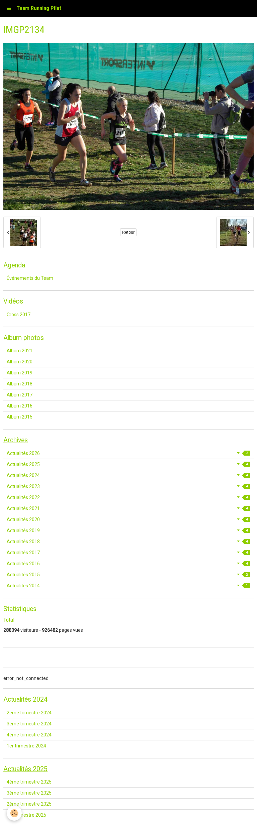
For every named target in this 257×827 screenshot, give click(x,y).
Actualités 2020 (127, 519)
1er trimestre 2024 (26, 745)
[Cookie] (14, 813)
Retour (128, 232)
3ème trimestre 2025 (29, 793)
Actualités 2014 (127, 585)
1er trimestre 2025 (26, 815)
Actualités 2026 (127, 453)
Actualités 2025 (127, 464)
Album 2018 (19, 383)
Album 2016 (19, 405)
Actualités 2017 (127, 552)
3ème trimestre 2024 (29, 723)
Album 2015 (19, 417)
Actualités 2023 (127, 486)
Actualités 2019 (127, 530)
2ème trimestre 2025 (29, 804)
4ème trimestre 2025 (29, 782)
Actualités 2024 (127, 475)
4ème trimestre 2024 (29, 734)
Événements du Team (30, 278)
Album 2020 (19, 361)
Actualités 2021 (127, 508)
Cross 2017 (18, 314)
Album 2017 (19, 394)
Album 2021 (19, 350)
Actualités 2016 (127, 563)
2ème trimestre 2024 (29, 712)
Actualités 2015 (127, 574)
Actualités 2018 (127, 541)
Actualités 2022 (127, 497)
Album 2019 (19, 372)
